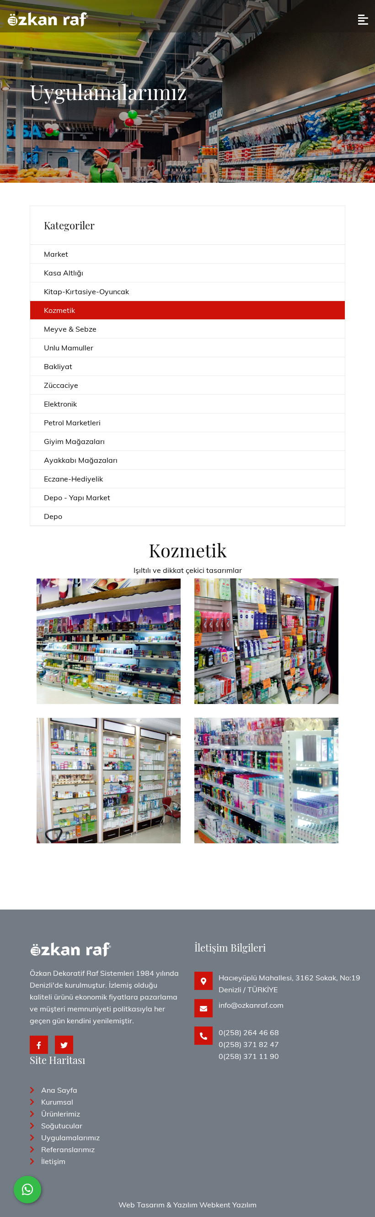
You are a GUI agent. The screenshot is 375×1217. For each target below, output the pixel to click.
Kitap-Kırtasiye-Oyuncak (86, 291)
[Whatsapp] (27, 1189)
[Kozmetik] (109, 600)
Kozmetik (59, 310)
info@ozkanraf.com (251, 1005)
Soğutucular (61, 1125)
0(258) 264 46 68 (249, 1032)
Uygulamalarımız (70, 1137)
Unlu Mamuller (68, 347)
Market (56, 254)
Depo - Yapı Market (77, 497)
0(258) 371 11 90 (249, 1056)
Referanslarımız (68, 1149)
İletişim (53, 1161)
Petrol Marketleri (72, 422)
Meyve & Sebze (70, 328)
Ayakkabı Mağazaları (81, 460)
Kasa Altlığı (63, 272)
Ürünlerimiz (60, 1113)
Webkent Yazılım (228, 1204)
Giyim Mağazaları (74, 441)
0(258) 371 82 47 (249, 1044)
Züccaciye (61, 385)
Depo (53, 516)
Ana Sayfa (59, 1090)
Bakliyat (58, 366)
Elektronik (60, 403)
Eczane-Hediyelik (73, 478)
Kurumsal (57, 1101)
